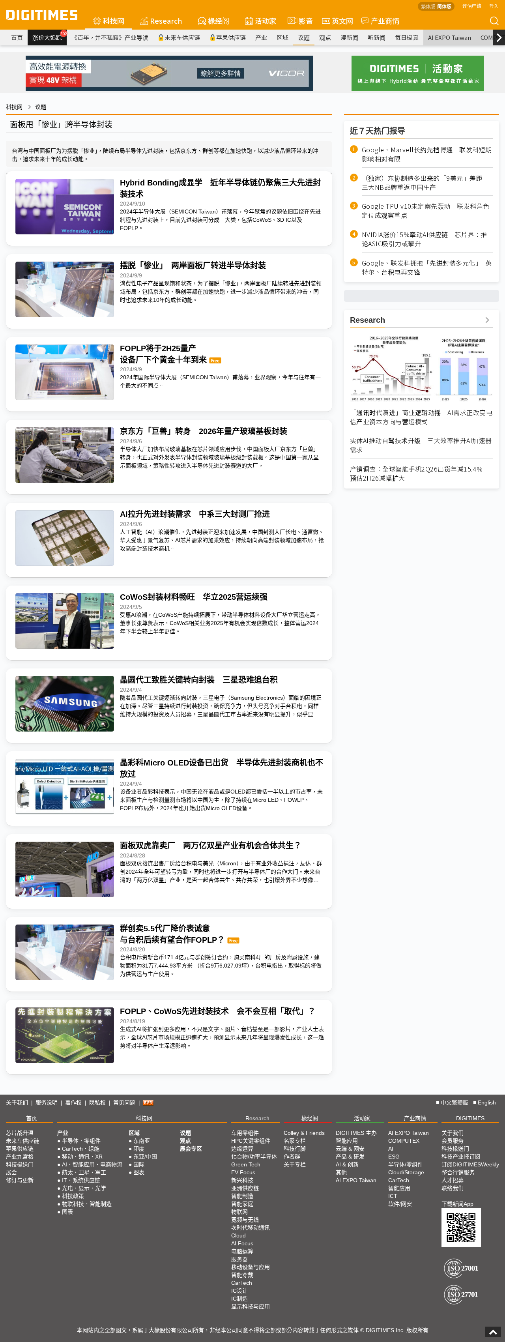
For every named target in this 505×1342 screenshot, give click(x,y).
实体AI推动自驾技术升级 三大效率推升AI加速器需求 (421, 445)
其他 (341, 1172)
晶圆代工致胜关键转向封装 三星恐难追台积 (199, 680)
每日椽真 (407, 37)
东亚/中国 (145, 1156)
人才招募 (452, 1180)
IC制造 (239, 1298)
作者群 (292, 1156)
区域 (282, 37)
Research (166, 20)
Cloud (238, 1235)
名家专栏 (295, 1141)
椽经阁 (218, 20)
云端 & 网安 (350, 1148)
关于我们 (17, 1102)
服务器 (239, 1259)
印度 (138, 1148)
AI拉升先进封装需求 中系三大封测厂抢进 (195, 514)
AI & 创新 (347, 1164)
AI (390, 1148)
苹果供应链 (231, 37)
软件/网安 (400, 1204)
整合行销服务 (458, 1172)
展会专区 (191, 1148)
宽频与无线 (245, 1220)
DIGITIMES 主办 (356, 1133)
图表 (67, 1212)
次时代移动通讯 (250, 1227)
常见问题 (124, 1102)
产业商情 (385, 20)
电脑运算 (242, 1251)
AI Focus (242, 1243)
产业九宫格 (20, 1156)
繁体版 (428, 6)
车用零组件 (245, 1133)
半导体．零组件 (81, 1141)
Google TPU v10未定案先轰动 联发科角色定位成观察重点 (426, 211)
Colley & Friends (304, 1133)
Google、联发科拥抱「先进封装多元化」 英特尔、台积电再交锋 (427, 267)
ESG (394, 1156)
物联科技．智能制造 (87, 1204)
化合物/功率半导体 (254, 1156)
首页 (17, 37)
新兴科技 (242, 1180)
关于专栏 (295, 1164)
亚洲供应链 (245, 1188)
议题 (304, 37)
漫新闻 (349, 37)
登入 (494, 5)
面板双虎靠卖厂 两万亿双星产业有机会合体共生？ (210, 845)
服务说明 (47, 1102)
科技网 (113, 20)
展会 (11, 1172)
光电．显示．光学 (84, 1188)
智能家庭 (242, 1204)
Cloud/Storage (406, 1172)
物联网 (239, 1212)
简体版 (444, 6)
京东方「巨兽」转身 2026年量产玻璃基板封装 (203, 431)
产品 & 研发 (350, 1156)
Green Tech (245, 1164)
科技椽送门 (20, 1164)
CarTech (241, 1283)
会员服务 (452, 1141)
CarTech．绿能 (80, 1148)
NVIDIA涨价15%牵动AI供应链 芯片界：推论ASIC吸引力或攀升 (424, 239)
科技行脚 (295, 1148)
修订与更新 (20, 1180)
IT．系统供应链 (81, 1180)
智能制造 (242, 1196)
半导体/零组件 (405, 1164)
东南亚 (141, 1141)
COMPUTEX (403, 1141)
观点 (325, 37)
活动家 (265, 20)
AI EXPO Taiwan (449, 37)
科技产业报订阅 (460, 1156)
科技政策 (73, 1196)
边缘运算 (242, 1148)
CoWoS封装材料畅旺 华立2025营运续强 (193, 597)
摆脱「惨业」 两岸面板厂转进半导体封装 (193, 265)
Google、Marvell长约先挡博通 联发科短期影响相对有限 (427, 154)
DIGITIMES (470, 1118)
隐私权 (97, 1102)
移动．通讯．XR (82, 1156)
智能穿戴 (242, 1275)
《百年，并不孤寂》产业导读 (109, 37)
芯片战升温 (20, 1133)
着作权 (73, 1102)
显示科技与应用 (250, 1306)
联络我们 (452, 1188)
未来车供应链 (182, 37)
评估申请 (471, 5)
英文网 (342, 20)
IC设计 (239, 1291)
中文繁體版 (454, 1102)
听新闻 (376, 37)
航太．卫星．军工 (84, 1172)
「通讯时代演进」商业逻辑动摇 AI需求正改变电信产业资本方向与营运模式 (421, 417)
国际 (138, 1164)
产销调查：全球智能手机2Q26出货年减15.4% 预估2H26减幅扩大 (420, 473)
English (487, 1102)
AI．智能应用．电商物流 (92, 1164)
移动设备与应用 (250, 1267)
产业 (261, 37)
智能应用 (347, 1141)
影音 (302, 20)
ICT (392, 1196)
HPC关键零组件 (250, 1141)
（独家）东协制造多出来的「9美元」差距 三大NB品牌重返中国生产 (425, 183)
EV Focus (243, 1172)
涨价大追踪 (49, 36)
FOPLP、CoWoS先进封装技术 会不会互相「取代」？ (218, 1011)
